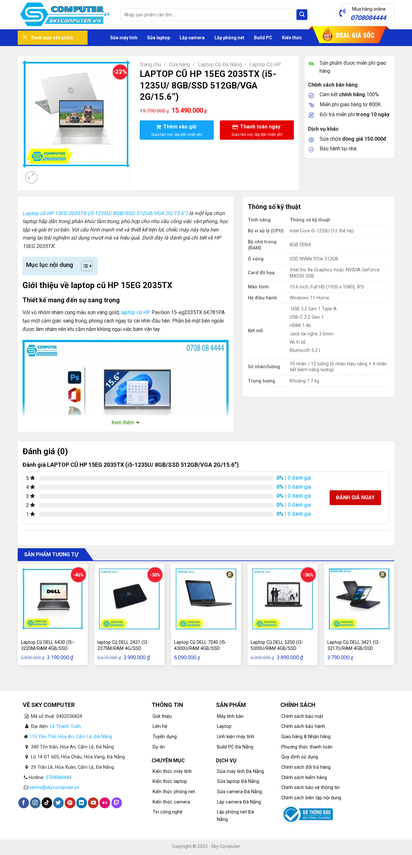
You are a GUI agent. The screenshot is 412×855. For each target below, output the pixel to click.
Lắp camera (192, 37)
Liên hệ (160, 726)
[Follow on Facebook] (23, 802)
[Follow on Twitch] (116, 802)
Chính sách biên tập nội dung (311, 798)
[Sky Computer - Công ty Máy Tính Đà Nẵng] (64, 14)
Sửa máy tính (123, 37)
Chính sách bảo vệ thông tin (310, 787)
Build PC (263, 37)
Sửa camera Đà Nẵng (239, 791)
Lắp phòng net (229, 37)
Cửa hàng (179, 64)
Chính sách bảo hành (303, 726)
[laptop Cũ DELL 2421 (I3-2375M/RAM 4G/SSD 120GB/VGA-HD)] (129, 598)
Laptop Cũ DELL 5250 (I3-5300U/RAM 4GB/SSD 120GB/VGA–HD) (277, 648)
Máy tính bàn (230, 716)
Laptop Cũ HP (265, 64)
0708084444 (58, 777)
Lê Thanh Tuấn (65, 726)
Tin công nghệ (168, 812)
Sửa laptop (158, 37)
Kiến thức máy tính (172, 771)
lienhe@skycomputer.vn (54, 787)
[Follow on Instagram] (35, 802)
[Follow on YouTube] (93, 802)
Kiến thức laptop (170, 781)
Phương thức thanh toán (306, 747)
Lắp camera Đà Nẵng (239, 802)
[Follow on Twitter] (58, 802)
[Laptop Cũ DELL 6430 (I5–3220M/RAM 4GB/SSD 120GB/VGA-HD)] (53, 598)
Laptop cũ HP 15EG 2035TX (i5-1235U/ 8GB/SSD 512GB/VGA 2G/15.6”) (105, 213)
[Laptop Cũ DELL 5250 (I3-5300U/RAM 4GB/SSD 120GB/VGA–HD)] (282, 598)
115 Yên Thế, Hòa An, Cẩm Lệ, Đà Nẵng (70, 736)
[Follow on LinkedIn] (81, 802)
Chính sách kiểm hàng (304, 777)
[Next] (47, 173)
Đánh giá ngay (355, 497)
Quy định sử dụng (299, 757)
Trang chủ (150, 64)
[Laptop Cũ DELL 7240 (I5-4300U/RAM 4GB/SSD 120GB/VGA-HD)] (206, 598)
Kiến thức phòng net (174, 791)
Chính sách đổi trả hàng (306, 767)
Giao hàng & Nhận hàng (306, 736)
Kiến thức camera (171, 802)
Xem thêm (122, 422)
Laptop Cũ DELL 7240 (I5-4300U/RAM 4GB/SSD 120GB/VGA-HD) (200, 648)
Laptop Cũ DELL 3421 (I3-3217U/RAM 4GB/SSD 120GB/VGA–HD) (353, 648)
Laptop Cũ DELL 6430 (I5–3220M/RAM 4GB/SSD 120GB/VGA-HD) (48, 648)
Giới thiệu (162, 716)
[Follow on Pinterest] (70, 802)
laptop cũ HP (135, 312)
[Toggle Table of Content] (83, 265)
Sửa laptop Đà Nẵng (238, 781)
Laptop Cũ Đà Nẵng (220, 64)
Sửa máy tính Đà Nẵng (240, 771)
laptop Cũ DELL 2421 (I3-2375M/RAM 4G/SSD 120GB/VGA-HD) (123, 648)
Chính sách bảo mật (302, 716)
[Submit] (301, 14)
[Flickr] (104, 802)
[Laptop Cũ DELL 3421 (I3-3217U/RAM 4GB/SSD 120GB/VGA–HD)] (359, 598)
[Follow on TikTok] (47, 802)
